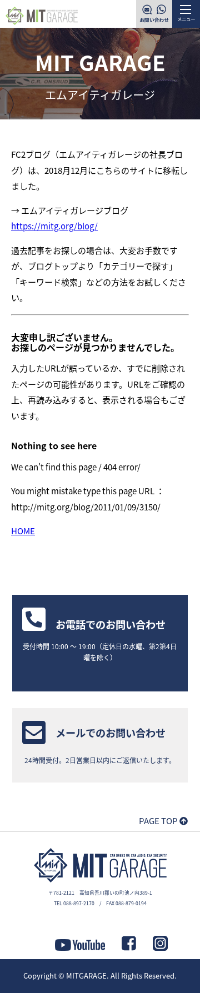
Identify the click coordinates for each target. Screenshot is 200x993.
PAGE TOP (159, 820)
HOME (23, 530)
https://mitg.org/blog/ (54, 226)
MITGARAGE (86, 975)
